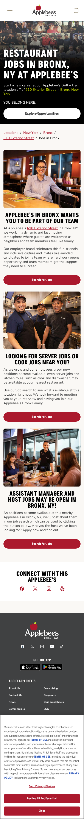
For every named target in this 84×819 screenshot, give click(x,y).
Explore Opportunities (42, 113)
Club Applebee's (54, 702)
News (12, 702)
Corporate (50, 695)
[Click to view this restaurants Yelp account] (62, 588)
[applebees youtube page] (52, 646)
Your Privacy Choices (42, 786)
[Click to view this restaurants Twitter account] (35, 588)
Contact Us (15, 695)
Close (42, 811)
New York (30, 133)
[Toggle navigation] (10, 10)
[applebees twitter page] (32, 646)
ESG (46, 709)
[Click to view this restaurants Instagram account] (49, 588)
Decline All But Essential (42, 798)
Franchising (51, 688)
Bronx (48, 133)
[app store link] (30, 667)
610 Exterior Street (18, 138)
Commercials (17, 709)
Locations (10, 133)
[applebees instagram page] (42, 646)
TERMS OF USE (38, 740)
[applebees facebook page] (22, 646)
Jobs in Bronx (49, 138)
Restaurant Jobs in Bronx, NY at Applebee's (40, 64)
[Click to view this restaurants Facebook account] (22, 588)
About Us (14, 688)
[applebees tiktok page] (61, 646)
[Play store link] (52, 667)
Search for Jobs (42, 280)
